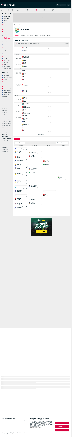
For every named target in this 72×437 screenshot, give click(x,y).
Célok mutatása (62, 430)
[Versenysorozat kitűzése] (31, 29)
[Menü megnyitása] (68, 5)
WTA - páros (25, 24)
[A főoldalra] (10, 5)
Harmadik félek (12, 433)
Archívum (49, 35)
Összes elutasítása (62, 426)
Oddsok (23, 35)
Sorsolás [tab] (17, 139)
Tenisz (17, 24)
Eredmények (30, 35)
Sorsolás (42, 35)
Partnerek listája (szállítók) (35, 427)
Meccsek (36, 35)
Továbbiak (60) (5, 96)
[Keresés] (57, 5)
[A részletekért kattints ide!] (41, 50)
